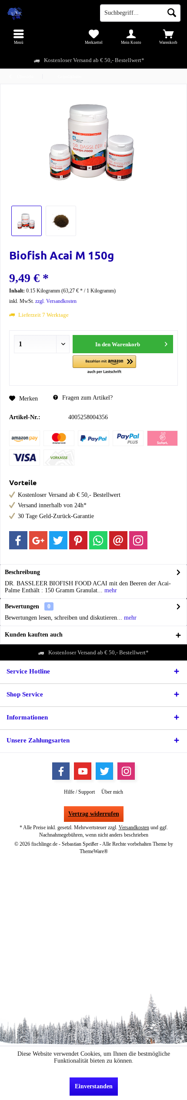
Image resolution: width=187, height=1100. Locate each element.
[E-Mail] (118, 540)
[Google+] (38, 540)
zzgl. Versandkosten (56, 301)
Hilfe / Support (79, 792)
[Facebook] (18, 540)
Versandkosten (134, 827)
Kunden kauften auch (34, 634)
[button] (104, 365)
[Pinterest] (78, 540)
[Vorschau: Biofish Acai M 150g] (26, 221)
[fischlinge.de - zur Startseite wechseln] (47, 13)
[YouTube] (82, 771)
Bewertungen (22, 606)
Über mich (112, 792)
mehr (110, 590)
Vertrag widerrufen (93, 814)
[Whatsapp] (98, 540)
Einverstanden (94, 1086)
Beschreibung (22, 572)
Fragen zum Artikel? (86, 397)
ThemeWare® (94, 851)
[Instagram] (138, 540)
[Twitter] (58, 540)
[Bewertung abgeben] (93, 266)
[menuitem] (18, 37)
